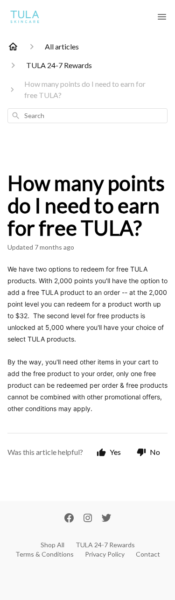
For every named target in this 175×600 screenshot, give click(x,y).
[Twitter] (106, 518)
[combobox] (87, 115)
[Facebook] (69, 518)
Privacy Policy (105, 554)
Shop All (52, 545)
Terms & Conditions (44, 554)
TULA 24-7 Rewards (105, 545)
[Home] (13, 46)
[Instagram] (87, 518)
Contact (148, 554)
